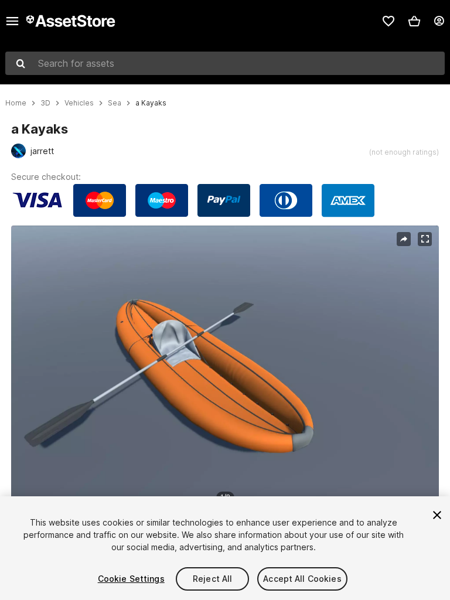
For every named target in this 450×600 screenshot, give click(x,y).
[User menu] (439, 21)
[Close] (437, 515)
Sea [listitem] (114, 103)
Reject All (212, 579)
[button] (414, 21)
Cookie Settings (131, 579)
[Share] (404, 239)
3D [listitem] (45, 103)
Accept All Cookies (302, 579)
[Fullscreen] (425, 239)
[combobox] (225, 63)
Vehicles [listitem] (79, 103)
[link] (388, 21)
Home (15, 103)
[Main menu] (12, 21)
